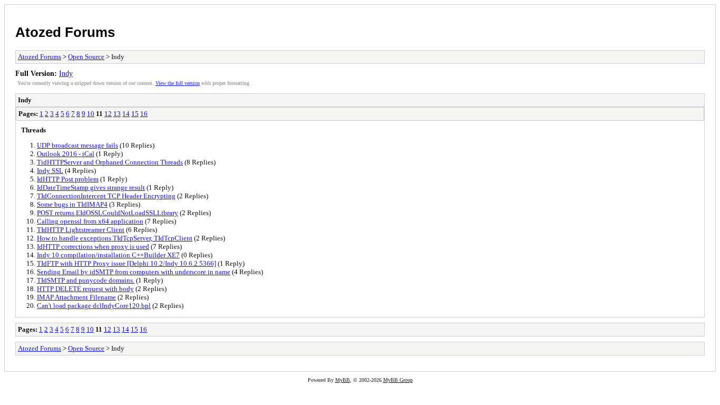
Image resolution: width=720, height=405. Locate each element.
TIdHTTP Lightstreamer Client (80, 230)
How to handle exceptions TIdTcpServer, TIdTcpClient (114, 238)
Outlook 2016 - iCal (65, 154)
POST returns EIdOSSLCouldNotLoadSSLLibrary (107, 213)
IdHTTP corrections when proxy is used (93, 246)
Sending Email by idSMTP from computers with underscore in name (133, 272)
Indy (66, 73)
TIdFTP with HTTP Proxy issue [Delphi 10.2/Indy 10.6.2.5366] (126, 263)
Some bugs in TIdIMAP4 (72, 204)
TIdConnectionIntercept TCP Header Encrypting (106, 196)
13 (117, 114)
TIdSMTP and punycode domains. (85, 280)
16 (144, 114)
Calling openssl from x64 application (90, 221)
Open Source (86, 57)
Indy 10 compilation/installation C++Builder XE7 (108, 255)
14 (126, 114)
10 (90, 114)
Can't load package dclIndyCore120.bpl (94, 306)
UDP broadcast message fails (77, 145)
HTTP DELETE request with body (85, 289)
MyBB (342, 380)
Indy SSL (50, 171)
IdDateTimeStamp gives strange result (91, 187)
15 (135, 114)
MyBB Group (398, 380)
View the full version (177, 83)
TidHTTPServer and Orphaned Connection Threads (110, 162)
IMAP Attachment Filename (76, 297)
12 (108, 114)
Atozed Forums (65, 32)
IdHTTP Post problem (68, 179)
